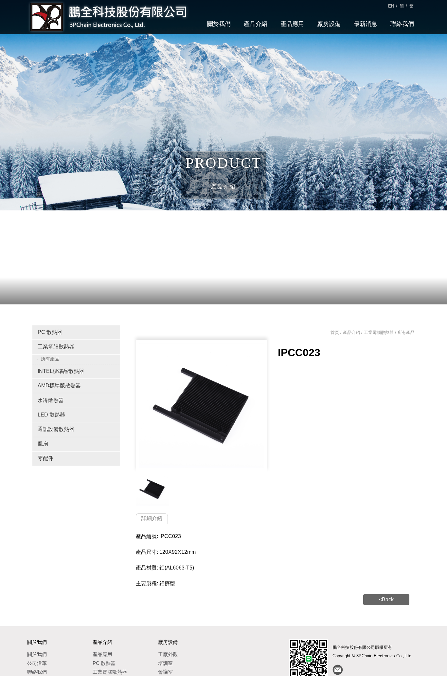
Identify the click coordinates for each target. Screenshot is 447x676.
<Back (386, 599)
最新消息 (365, 24)
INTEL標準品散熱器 (61, 371)
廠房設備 (329, 24)
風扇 (43, 444)
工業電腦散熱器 (56, 346)
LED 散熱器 (51, 414)
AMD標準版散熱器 (59, 385)
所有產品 (50, 358)
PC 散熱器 (50, 332)
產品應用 (292, 24)
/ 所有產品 (404, 332)
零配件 (45, 458)
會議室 (165, 672)
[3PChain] (152, 489)
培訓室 (165, 663)
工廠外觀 (168, 654)
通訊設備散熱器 (56, 429)
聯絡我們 (402, 24)
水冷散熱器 (51, 400)
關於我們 (219, 24)
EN (391, 6)
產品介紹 (255, 24)
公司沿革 (37, 663)
